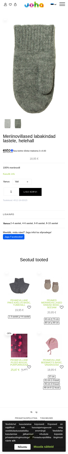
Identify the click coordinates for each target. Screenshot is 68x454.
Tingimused (46, 418)
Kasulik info (9, 174)
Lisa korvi (30, 192)
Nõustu (22, 446)
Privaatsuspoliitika (26, 418)
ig (36, 412)
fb (32, 412)
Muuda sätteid (44, 446)
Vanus (6, 181)
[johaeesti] (34, 4)
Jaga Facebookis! (13, 236)
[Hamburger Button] (62, 4)
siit (13, 440)
